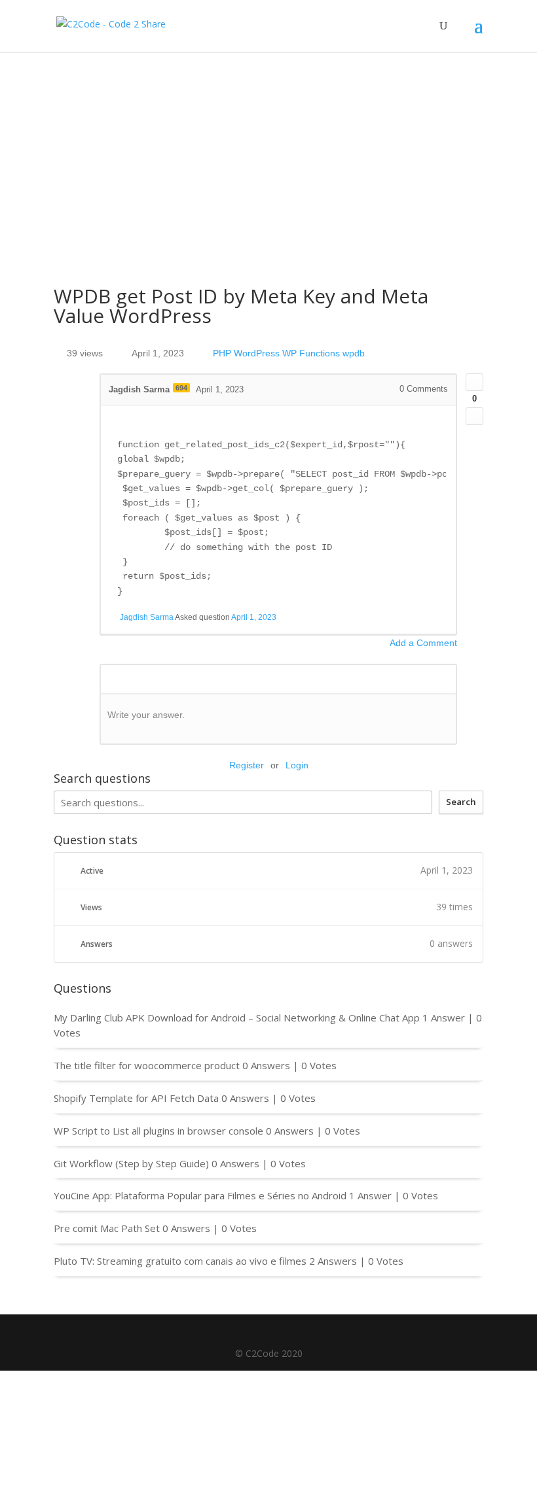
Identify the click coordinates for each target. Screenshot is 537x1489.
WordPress (257, 353)
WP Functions (311, 353)
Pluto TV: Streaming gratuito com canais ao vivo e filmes (180, 1260)
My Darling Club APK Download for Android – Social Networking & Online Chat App (237, 1017)
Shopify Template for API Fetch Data (136, 1097)
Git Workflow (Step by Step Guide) (131, 1163)
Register (246, 765)
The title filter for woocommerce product (147, 1065)
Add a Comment (423, 643)
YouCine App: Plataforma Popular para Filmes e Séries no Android (200, 1195)
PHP (222, 353)
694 (181, 388)
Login (297, 765)
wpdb (354, 353)
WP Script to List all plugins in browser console (158, 1130)
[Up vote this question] (474, 382)
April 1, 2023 (253, 617)
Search (461, 802)
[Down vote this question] (474, 416)
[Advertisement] (268, 150)
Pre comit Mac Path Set (107, 1228)
